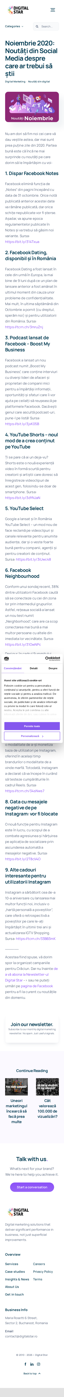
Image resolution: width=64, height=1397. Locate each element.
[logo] (18, 5)
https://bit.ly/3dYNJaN (22, 497)
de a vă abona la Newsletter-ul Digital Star (31, 974)
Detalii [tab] (34, 668)
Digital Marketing (15, 81)
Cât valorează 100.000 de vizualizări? (48, 1108)
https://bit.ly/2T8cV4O (23, 859)
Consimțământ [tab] (13, 668)
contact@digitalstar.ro (21, 1336)
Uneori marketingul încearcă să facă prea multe (16, 1111)
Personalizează (30, 736)
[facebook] (25, 1364)
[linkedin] (31, 1364)
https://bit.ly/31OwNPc (23, 644)
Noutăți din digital (39, 81)
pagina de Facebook (37, 986)
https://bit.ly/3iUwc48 (33, 559)
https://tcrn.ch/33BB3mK (36, 938)
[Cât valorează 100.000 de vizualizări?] (47, 1087)
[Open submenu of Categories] (21, 26)
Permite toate (32, 726)
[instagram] (38, 1364)
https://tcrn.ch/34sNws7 (24, 791)
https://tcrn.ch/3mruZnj (24, 327)
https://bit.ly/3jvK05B (22, 424)
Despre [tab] (53, 668)
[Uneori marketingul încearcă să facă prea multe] (16, 1087)
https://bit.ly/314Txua (22, 241)
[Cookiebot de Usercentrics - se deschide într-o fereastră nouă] (45, 659)
